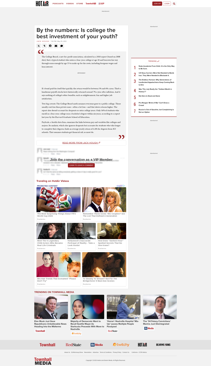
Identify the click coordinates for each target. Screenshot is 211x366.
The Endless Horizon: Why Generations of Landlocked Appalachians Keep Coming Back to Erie (156, 82)
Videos (70, 4)
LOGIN (166, 4)
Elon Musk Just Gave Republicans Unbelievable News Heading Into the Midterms (50, 324)
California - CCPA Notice (139, 352)
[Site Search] (174, 4)
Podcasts (58, 4)
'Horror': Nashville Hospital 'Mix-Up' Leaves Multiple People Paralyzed (123, 324)
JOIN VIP (157, 4)
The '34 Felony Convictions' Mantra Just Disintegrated (157, 322)
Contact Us (125, 352)
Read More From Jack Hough (80, 143)
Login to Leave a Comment (81, 165)
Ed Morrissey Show (77, 352)
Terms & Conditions (106, 352)
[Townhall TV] (91, 4)
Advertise (96, 352)
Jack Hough (43, 41)
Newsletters (88, 352)
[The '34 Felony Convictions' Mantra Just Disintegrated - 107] (160, 307)
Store (79, 4)
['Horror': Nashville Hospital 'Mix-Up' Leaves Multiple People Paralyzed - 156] (123, 307)
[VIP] (102, 4)
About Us (67, 352)
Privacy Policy (117, 352)
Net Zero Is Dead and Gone (149, 96)
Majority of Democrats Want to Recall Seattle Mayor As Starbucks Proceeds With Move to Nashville (87, 325)
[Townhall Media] (42, 361)
